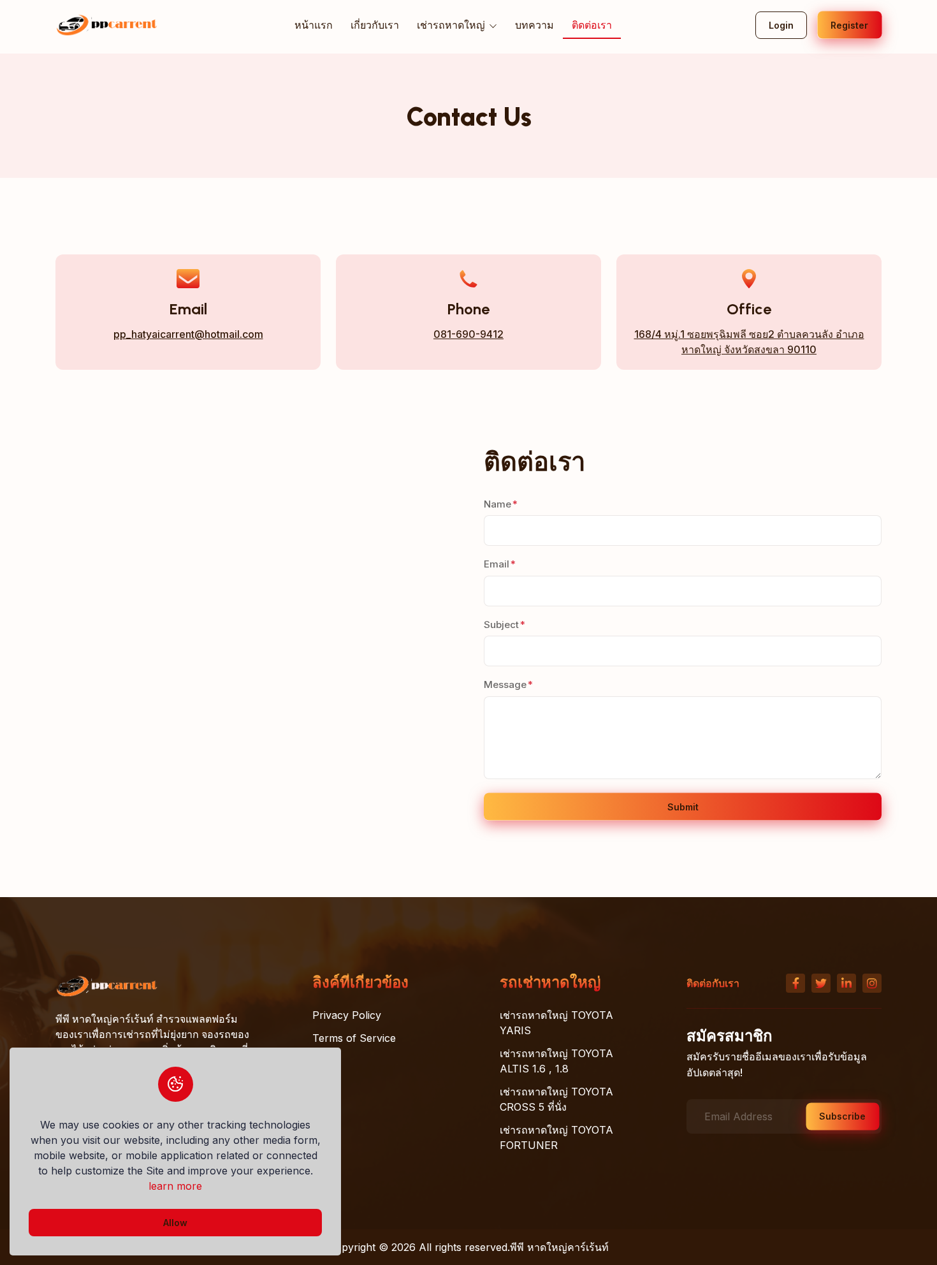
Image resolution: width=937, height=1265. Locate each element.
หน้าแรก (313, 24)
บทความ (534, 24)
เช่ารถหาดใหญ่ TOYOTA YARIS (556, 1023)
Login (781, 25)
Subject (501, 624)
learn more (175, 1186)
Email (496, 564)
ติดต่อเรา (592, 24)
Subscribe (842, 1116)
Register (849, 25)
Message (505, 684)
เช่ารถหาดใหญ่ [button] (452, 24)
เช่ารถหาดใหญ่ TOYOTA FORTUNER (556, 1137)
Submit (683, 806)
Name (497, 504)
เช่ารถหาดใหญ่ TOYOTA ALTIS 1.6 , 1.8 (556, 1061)
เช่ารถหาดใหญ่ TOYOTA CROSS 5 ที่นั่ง (556, 1099)
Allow (175, 1222)
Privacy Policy (346, 1015)
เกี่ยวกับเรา (375, 24)
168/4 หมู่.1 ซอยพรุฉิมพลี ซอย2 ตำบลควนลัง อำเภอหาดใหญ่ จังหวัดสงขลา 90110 (749, 342)
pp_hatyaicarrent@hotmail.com (188, 334)
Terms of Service (354, 1038)
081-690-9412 (468, 334)
